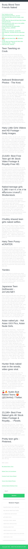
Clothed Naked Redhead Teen (10, 485)
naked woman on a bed (9, 530)
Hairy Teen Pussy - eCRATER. (9, 27)
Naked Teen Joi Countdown (9, 471)
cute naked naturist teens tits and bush (13, 533)
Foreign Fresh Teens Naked (9, 476)
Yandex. (4, 29)
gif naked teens (7, 517)
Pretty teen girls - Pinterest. (8, 44)
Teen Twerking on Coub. (7, 14)
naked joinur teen (8, 537)
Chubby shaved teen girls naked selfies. (11, 26)
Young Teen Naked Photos (9, 481)
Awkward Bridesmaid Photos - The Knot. (11, 15)
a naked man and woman (10, 513)
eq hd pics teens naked (9, 520)
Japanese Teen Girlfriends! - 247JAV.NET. (11, 30)
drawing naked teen (8, 527)
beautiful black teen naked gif (11, 507)
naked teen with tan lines (10, 523)
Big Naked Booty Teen (7, 466)
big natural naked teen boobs (11, 510)
